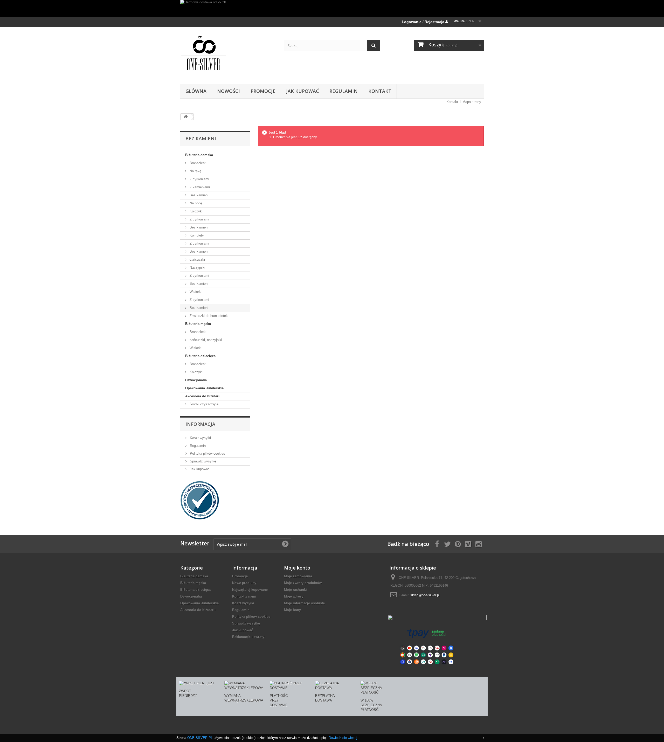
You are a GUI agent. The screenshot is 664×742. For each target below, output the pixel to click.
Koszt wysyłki (200, 438)
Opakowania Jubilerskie (204, 388)
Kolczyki (196, 211)
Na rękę (195, 171)
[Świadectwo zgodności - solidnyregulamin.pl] (199, 500)
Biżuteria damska (199, 155)
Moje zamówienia (298, 576)
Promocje (240, 576)
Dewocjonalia (196, 380)
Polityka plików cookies (207, 453)
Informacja (200, 424)
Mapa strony (471, 102)
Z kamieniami (199, 187)
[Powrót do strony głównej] (186, 117)
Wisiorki (195, 292)
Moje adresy (293, 596)
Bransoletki (197, 163)
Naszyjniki (197, 267)
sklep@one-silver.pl (425, 595)
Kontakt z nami (244, 596)
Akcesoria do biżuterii (202, 396)
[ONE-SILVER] (228, 54)
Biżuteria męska (198, 324)
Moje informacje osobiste (304, 603)
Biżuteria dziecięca (200, 356)
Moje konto (297, 568)
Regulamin (343, 91)
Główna (195, 91)
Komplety (196, 235)
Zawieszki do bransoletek (208, 316)
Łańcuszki (197, 259)
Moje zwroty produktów (303, 583)
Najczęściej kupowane (250, 590)
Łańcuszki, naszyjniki (205, 340)
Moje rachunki (295, 590)
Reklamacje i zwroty (248, 637)
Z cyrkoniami (199, 179)
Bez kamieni (198, 195)
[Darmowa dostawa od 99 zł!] (332, 8)
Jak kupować (302, 91)
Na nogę (195, 203)
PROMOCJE (263, 91)
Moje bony (292, 610)
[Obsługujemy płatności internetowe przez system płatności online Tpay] (427, 646)
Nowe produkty (244, 583)
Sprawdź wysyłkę (202, 461)
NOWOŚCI (228, 91)
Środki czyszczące (203, 404)
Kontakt (452, 102)
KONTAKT (379, 91)
